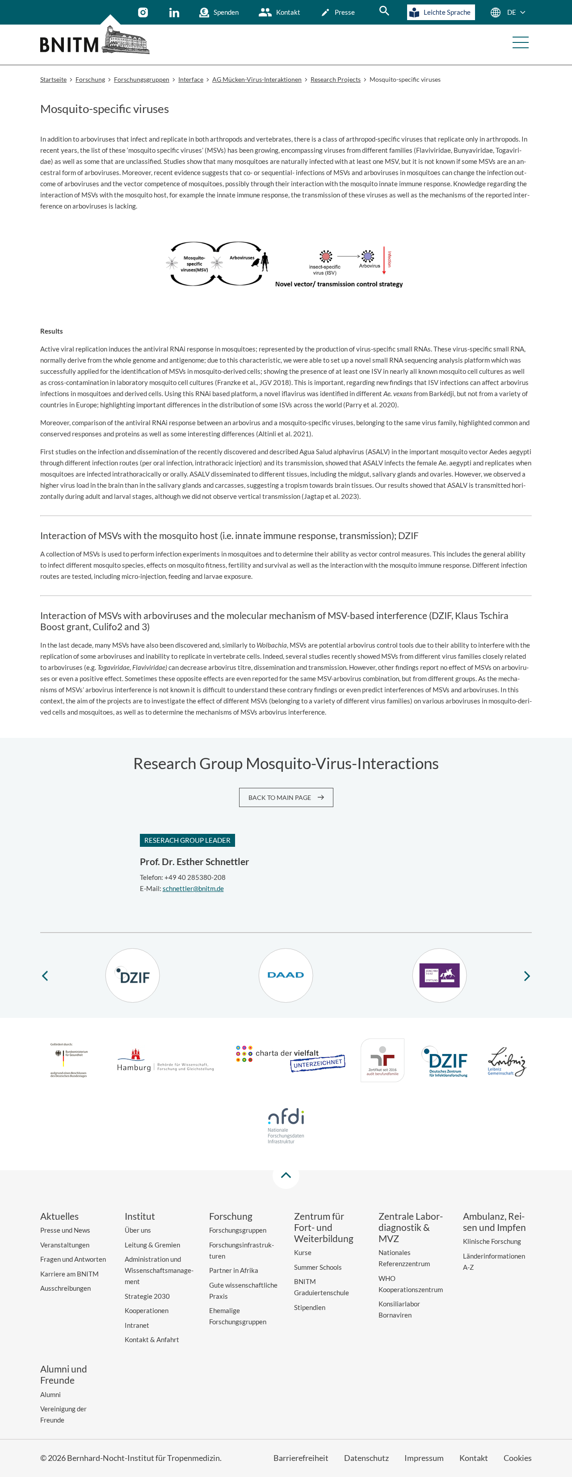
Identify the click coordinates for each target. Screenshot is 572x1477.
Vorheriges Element (44, 975)
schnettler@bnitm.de (193, 888)
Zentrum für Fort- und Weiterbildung (323, 1227)
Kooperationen (146, 1310)
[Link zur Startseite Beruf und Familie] (382, 1062)
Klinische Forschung (492, 1241)
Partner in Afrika (233, 1270)
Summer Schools (318, 1267)
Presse (345, 12)
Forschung (230, 1216)
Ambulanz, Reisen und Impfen (494, 1221)
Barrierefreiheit (300, 1458)
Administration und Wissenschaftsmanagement (159, 1270)
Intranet (137, 1325)
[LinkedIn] (175, 12)
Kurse (302, 1252)
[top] (286, 1175)
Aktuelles (59, 1216)
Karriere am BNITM (69, 1274)
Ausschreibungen (65, 1288)
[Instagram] (144, 12)
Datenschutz (366, 1458)
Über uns (138, 1230)
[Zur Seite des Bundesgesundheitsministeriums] (69, 1061)
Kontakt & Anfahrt (152, 1339)
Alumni (50, 1394)
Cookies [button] (518, 1458)
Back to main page (279, 797)
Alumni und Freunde (63, 1374)
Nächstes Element (527, 975)
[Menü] (520, 42)
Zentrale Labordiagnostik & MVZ (411, 1227)
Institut (140, 1216)
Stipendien (309, 1307)
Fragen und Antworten (73, 1259)
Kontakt (288, 12)
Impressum (424, 1458)
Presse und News (65, 1230)
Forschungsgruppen (237, 1230)
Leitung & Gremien (152, 1245)
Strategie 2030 (147, 1296)
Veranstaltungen (64, 1245)
